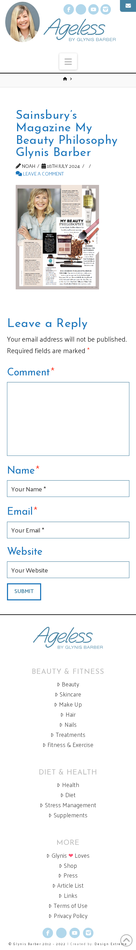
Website (25, 552)
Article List (70, 885)
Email (22, 511)
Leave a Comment (43, 173)
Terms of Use (71, 906)
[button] (68, 61)
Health (70, 785)
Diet (70, 795)
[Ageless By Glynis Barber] (68, 638)
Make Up (70, 704)
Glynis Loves (71, 855)
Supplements (71, 815)
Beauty (70, 684)
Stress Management (70, 805)
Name (23, 469)
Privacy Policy (71, 916)
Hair (71, 714)
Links (70, 895)
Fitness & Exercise (70, 745)
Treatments (70, 735)
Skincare (70, 694)
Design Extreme (111, 944)
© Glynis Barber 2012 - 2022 (37, 944)
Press (70, 875)
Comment (31, 371)
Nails (71, 724)
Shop (70, 866)
